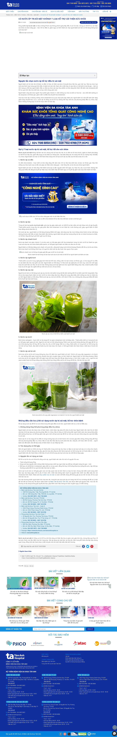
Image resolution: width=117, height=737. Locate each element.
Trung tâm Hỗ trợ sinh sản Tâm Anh (51, 663)
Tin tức (96, 11)
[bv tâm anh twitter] (69, 734)
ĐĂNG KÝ (90, 629)
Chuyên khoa (23, 11)
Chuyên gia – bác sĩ (39, 11)
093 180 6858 (32, 504)
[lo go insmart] (37, 644)
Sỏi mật (31, 565)
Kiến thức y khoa (20, 15)
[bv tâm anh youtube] (65, 734)
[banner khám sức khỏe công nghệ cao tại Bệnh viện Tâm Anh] (58, 125)
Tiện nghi (71, 11)
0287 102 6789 (41, 504)
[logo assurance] (100, 644)
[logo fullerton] (58, 644)
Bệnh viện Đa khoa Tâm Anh (88, 22)
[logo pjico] (16, 644)
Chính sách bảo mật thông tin (73, 658)
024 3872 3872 (32, 496)
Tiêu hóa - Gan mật (33, 15)
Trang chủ (9, 15)
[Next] (110, 586)
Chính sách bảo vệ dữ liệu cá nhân (74, 660)
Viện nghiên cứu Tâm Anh (48, 661)
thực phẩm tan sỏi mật (47, 475)
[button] (114, 733)
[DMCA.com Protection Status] (82, 734)
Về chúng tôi (45, 656)
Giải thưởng (84, 11)
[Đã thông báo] (92, 734)
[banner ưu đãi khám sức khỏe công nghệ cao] (58, 193)
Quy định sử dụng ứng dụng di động (75, 661)
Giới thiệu (10, 11)
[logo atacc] (79, 644)
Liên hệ (105, 11)
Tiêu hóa (26, 565)
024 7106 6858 (42, 496)
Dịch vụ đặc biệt (57, 11)
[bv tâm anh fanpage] (60, 734)
